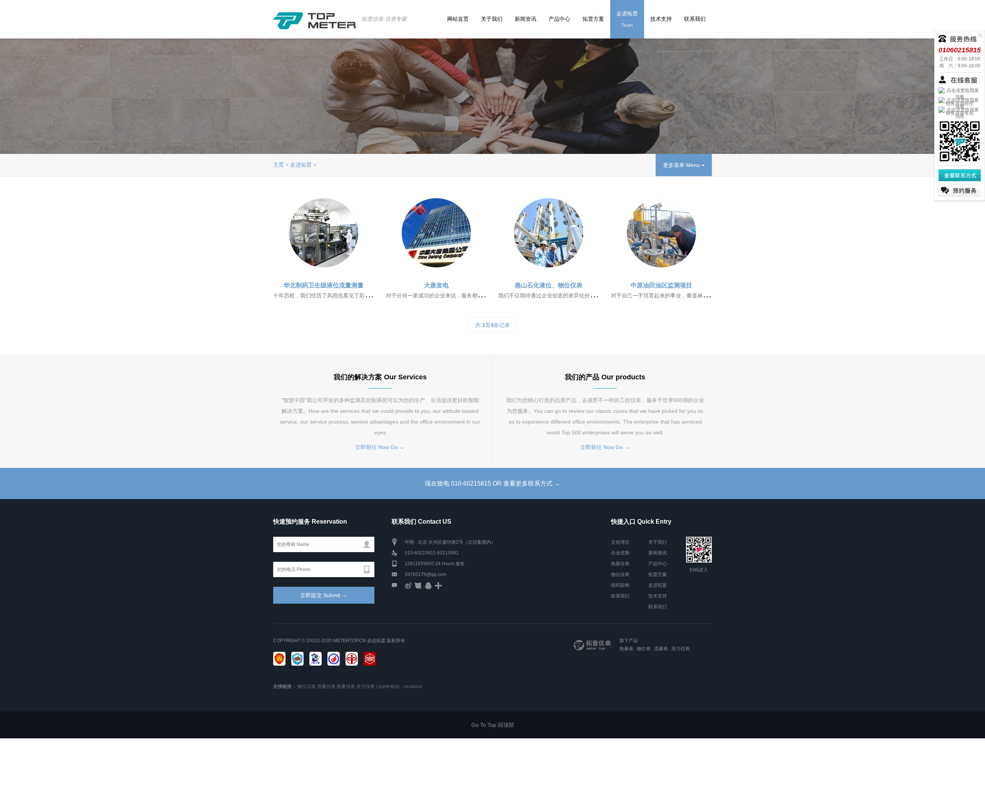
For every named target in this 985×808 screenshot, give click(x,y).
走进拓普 (627, 19)
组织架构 (620, 585)
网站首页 (458, 19)
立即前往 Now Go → (380, 447)
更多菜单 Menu (682, 165)
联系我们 (695, 19)
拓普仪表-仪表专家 (384, 19)
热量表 (626, 648)
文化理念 (620, 542)
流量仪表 (326, 686)
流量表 (661, 648)
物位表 (644, 648)
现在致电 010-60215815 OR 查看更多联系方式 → (492, 483)
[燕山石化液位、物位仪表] (548, 233)
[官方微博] (408, 585)
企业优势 (620, 553)
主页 (278, 165)
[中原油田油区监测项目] (661, 233)
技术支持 (661, 19)
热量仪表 (620, 563)
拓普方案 (593, 19)
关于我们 (492, 19)
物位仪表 (620, 574)
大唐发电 (436, 285)
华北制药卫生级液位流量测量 (324, 285)
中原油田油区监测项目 (661, 285)
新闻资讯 (525, 19)
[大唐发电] (436, 233)
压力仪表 (680, 648)
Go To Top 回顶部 (492, 725)
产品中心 (559, 19)
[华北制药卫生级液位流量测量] (323, 233)
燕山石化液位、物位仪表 (549, 285)
